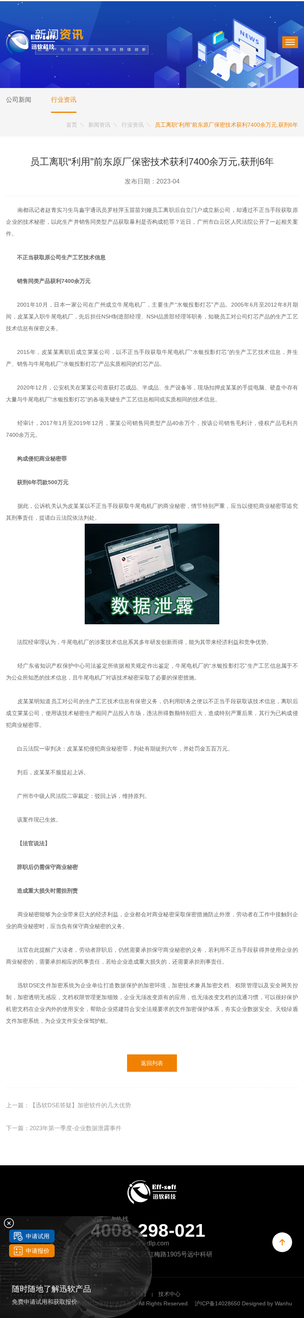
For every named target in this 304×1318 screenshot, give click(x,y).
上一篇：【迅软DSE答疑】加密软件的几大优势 (68, 1105)
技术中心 (169, 1294)
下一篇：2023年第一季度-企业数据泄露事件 (64, 1128)
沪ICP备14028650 (217, 1303)
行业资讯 (63, 99)
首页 (71, 125)
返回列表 (152, 1063)
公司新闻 (18, 99)
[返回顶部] (282, 1242)
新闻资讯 (99, 125)
